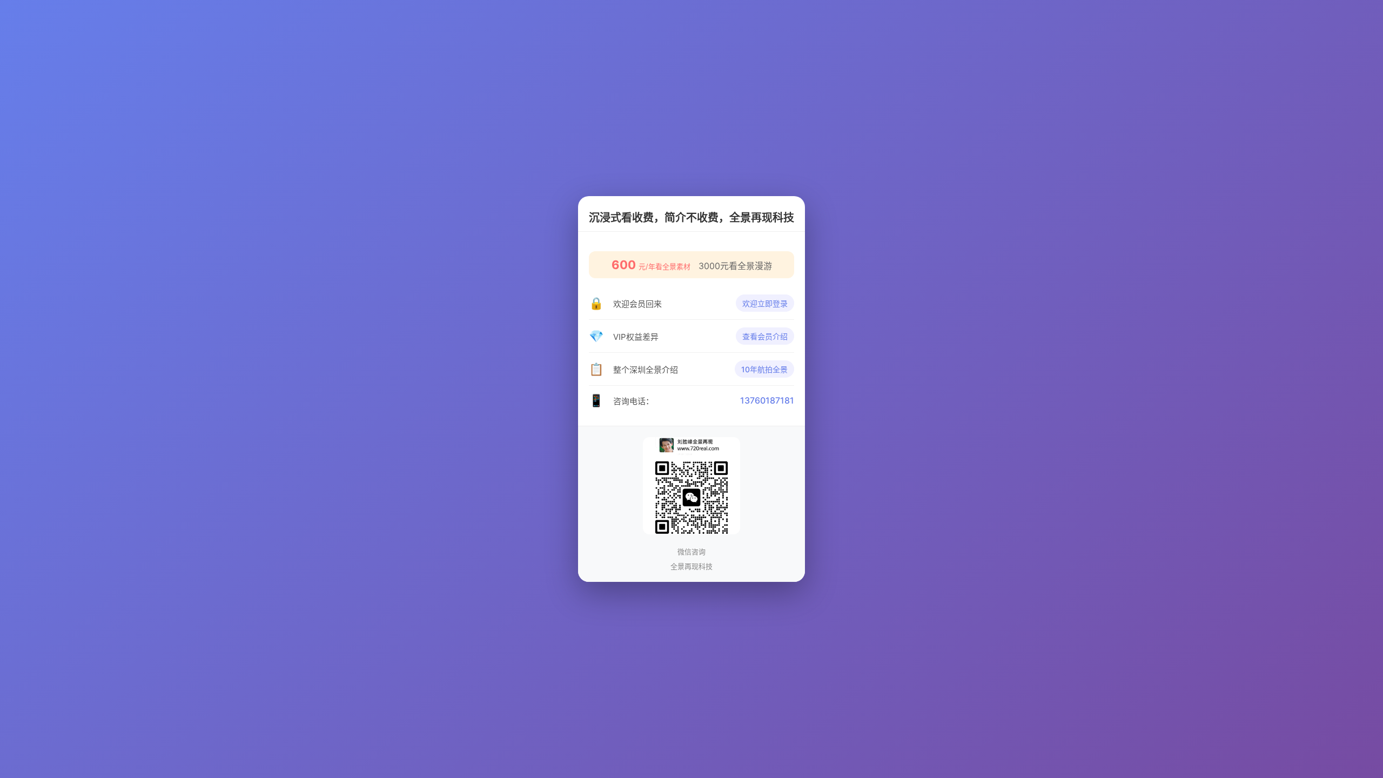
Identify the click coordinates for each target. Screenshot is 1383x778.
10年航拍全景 (764, 369)
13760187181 (767, 400)
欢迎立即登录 (765, 303)
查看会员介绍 (765, 336)
